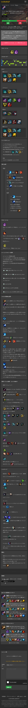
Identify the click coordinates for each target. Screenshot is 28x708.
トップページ (4, 26)
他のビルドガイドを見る (14, 642)
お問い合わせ (20, 696)
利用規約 (4, 696)
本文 (3, 668)
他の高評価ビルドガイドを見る (14, 618)
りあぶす (7, 13)
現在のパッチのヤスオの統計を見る (9, 38)
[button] (8, 23)
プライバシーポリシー (11, 696)
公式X (25, 696)
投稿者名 (3, 665)
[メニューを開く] (26, 1)
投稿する (9, 687)
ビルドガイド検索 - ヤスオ (14, 26)
